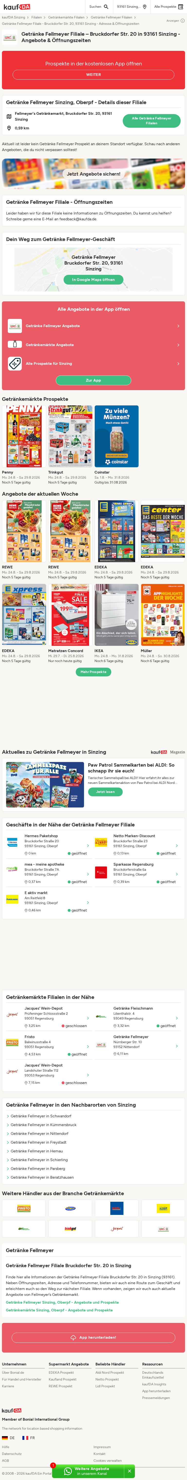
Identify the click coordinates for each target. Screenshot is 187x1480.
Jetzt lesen (105, 792)
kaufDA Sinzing (13, 17)
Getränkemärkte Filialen (66, 17)
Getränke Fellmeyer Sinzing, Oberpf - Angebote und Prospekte (62, 1302)
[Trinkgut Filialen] (70, 1229)
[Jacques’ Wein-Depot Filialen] (117, 1229)
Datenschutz (12, 1454)
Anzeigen (173, 20)
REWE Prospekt (60, 1386)
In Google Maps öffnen (93, 279)
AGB (5, 1461)
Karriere (8, 1386)
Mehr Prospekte (94, 672)
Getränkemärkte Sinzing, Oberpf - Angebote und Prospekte (59, 1310)
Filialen (36, 17)
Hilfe (5, 1447)
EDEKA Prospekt (61, 1373)
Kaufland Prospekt (62, 1379)
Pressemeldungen (156, 1398)
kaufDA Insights (154, 1384)
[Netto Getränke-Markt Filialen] (163, 1208)
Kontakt (99, 1454)
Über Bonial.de (13, 1373)
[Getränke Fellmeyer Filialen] (163, 1229)
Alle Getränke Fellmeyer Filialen (151, 120)
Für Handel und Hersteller (21, 1379)
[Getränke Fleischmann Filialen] (24, 1229)
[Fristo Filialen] (24, 1208)
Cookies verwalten (108, 1461)
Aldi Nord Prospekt (109, 1373)
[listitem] (24, 445)
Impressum (102, 1447)
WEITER (93, 74)
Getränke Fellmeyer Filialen (111, 17)
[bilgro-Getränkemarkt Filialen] (70, 1208)
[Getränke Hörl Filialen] (117, 1208)
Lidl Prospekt (105, 1386)
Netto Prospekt (107, 1379)
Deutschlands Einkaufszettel (153, 1375)
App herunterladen (156, 1391)
